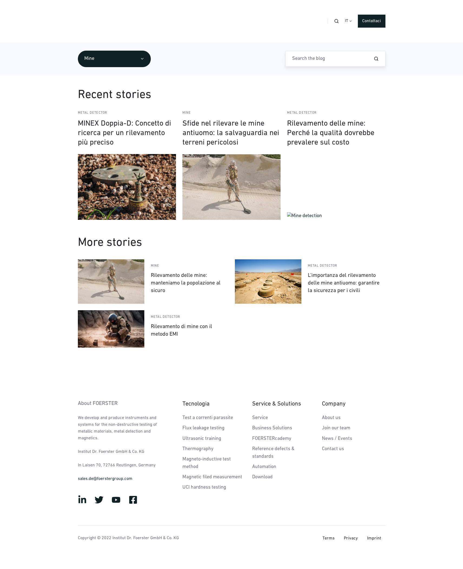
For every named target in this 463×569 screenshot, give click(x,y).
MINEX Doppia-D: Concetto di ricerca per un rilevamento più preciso (124, 133)
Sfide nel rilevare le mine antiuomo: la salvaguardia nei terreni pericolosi (230, 133)
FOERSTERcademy (271, 438)
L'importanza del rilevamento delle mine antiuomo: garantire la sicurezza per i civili (343, 283)
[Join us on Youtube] (116, 499)
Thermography (198, 449)
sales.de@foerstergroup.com (105, 479)
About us (331, 418)
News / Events (337, 438)
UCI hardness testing (204, 487)
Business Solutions (272, 428)
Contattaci (371, 21)
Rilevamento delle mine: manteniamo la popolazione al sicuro (186, 283)
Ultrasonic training (201, 438)
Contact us (333, 449)
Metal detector (92, 113)
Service (260, 418)
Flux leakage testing (203, 428)
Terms (328, 538)
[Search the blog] (376, 58)
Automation (264, 467)
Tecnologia (195, 404)
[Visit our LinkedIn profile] (82, 499)
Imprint (374, 538)
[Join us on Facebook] (133, 499)
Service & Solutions (276, 404)
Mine (186, 113)
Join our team (336, 428)
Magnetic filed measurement (212, 477)
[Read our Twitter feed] (99, 499)
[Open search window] (336, 21)
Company (333, 404)
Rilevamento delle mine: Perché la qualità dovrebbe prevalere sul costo (330, 133)
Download (262, 477)
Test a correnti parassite (207, 418)
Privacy (351, 538)
